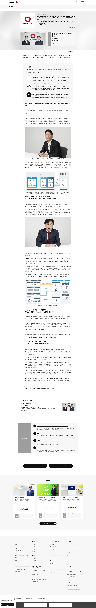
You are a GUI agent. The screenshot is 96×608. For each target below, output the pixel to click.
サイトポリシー (54, 597)
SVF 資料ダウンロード (35, 465)
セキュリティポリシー (38, 597)
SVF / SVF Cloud (19, 546)
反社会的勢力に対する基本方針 (40, 598)
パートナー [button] (77, 4)
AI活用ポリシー (46, 597)
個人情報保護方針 (61, 597)
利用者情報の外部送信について (28, 598)
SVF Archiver (18, 548)
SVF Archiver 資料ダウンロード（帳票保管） (61, 465)
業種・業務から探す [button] (64, 4)
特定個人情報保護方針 (18, 598)
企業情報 (83, 4)
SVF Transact (18, 550)
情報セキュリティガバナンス (19, 597)
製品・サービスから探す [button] (54, 4)
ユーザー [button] (72, 4)
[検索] (76, 1)
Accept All (7, 605)
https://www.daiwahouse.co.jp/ (29, 412)
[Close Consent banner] (15, 599)
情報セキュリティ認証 (29, 597)
